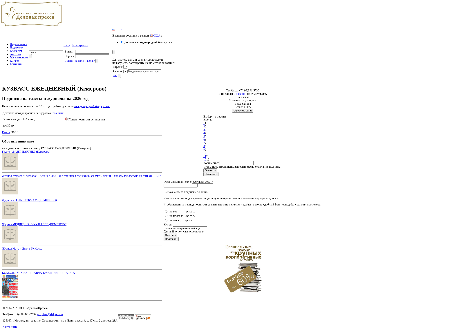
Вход (67, 45)
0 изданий (240, 93)
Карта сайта (10, 326)
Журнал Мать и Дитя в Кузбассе (22, 248)
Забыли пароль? (85, 60)
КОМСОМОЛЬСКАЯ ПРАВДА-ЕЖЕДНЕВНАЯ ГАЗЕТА (38, 272)
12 (204, 159)
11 (204, 156)
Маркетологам (19, 57)
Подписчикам (18, 44)
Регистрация (80, 45)
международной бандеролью (92, 106)
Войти (69, 60)
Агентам (15, 54)
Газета (6, 132)
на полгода (176, 215)
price (189, 211)
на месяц (174, 220)
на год (173, 211)
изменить (57, 113)
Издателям (16, 47)
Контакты (16, 64)
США (119, 29)
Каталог (15, 60)
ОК (115, 75)
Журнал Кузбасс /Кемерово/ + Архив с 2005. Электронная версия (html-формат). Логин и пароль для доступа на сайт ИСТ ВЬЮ (82, 175)
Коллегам (16, 50)
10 (204, 152)
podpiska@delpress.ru (50, 314)
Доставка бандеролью (148, 42)
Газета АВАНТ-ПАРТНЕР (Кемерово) (26, 151)
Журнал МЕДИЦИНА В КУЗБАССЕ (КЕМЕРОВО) (34, 224)
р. (194, 211)
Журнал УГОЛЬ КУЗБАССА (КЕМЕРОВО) (29, 200)
